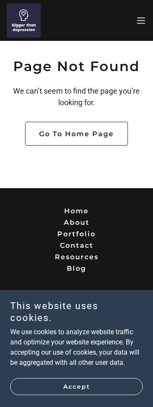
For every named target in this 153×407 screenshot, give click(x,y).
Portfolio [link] (76, 234)
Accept (76, 386)
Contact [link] (77, 245)
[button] (141, 20)
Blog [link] (76, 268)
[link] (24, 20)
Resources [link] (77, 257)
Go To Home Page (76, 134)
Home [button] (76, 211)
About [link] (77, 222)
